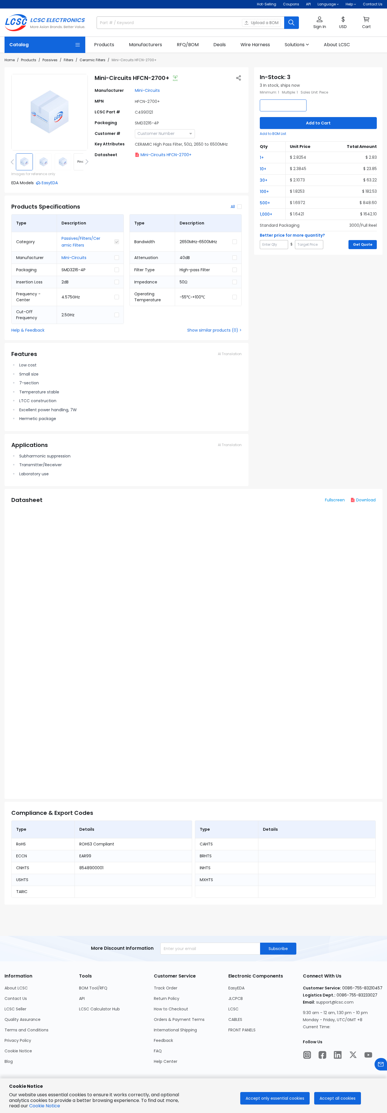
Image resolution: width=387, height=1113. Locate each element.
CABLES (235, 1019)
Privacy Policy (18, 1040)
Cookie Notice (18, 1051)
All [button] (233, 206)
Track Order (165, 988)
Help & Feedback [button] (27, 330)
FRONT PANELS (242, 1030)
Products (28, 60)
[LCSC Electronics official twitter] (353, 1055)
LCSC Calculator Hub (99, 1009)
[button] (320, 23)
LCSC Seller (15, 1009)
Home (10, 60)
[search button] (291, 22)
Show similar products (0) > (214, 330)
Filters (68, 60)
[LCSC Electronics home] (45, 22)
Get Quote (362, 244)
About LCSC (16, 988)
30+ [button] (263, 180)
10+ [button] (263, 169)
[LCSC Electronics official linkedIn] (337, 1055)
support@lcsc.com (335, 1002)
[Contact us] (381, 1064)
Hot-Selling (266, 4)
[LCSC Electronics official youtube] (368, 1055)
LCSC (233, 1009)
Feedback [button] (163, 1040)
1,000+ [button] (266, 214)
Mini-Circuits (147, 90)
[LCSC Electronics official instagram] (307, 1055)
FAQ (158, 1051)
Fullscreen (335, 500)
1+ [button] (262, 157)
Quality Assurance (23, 1019)
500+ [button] (265, 203)
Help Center (165, 1061)
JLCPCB (235, 998)
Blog (9, 1061)
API (308, 4)
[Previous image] (13, 161)
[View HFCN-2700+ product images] (49, 112)
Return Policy (166, 998)
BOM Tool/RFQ (93, 988)
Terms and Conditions (26, 1030)
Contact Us (372, 4)
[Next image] (85, 161)
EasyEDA (236, 988)
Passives (50, 60)
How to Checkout (171, 1009)
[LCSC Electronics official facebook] (322, 1055)
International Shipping (175, 1030)
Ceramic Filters (92, 60)
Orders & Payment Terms (179, 1019)
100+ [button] (264, 191)
